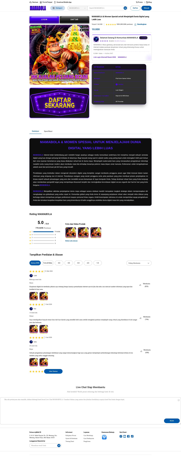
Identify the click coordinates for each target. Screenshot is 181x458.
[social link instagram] (121, 436)
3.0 (78, 263)
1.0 (98, 263)
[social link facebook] (128, 436)
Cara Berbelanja (88, 435)
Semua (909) (35, 263)
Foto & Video (47, 263)
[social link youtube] (124, 436)
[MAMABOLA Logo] (38, 8)
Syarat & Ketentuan (71, 438)
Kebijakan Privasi (71, 435)
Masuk (146, 8)
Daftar (135, 8)
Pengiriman (87, 441)
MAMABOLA (122, 57)
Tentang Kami (70, 441)
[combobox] (139, 263)
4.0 (69, 263)
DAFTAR (74, 19)
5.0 (59, 263)
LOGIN (44, 19)
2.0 (88, 263)
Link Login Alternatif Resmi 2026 (105, 57)
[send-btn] (59, 445)
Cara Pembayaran (89, 438)
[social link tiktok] (132, 436)
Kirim (172, 421)
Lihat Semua (53, 371)
